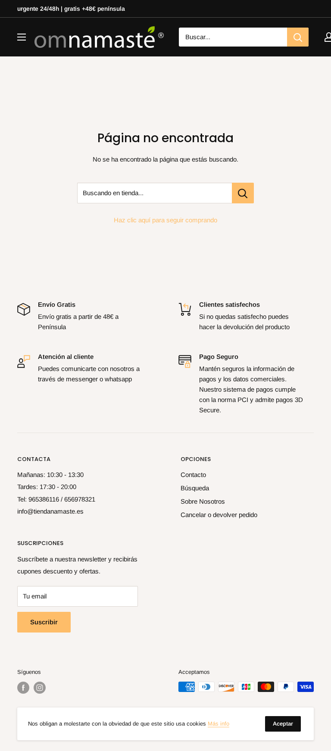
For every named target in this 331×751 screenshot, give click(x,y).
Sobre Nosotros (203, 501)
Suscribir (44, 622)
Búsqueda (195, 488)
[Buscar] (298, 37)
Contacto (193, 474)
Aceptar (283, 723)
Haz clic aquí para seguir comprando (165, 220)
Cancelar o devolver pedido (219, 514)
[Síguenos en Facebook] (23, 688)
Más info (218, 723)
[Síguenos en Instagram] (40, 688)
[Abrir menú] (21, 37)
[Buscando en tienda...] (243, 193)
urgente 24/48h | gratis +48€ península (71, 8)
